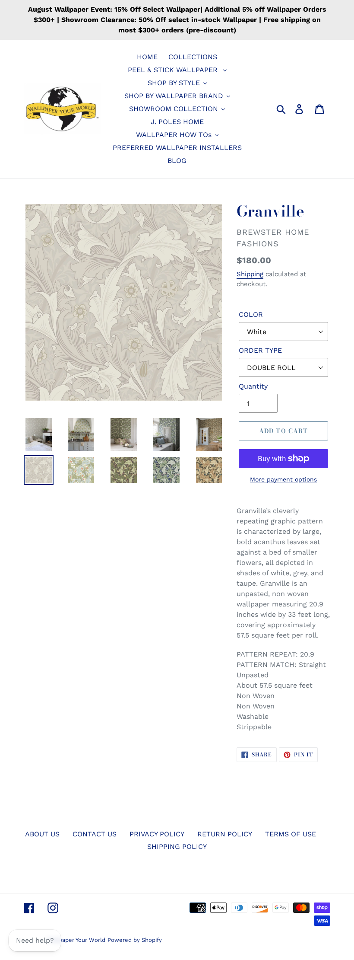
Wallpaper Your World (76, 940)
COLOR (251, 314)
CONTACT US (95, 834)
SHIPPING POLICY (177, 846)
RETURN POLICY (224, 834)
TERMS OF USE (290, 834)
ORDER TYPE (260, 350)
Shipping (250, 274)
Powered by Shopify (134, 940)
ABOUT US (42, 834)
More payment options (283, 479)
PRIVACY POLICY (157, 834)
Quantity (253, 386)
